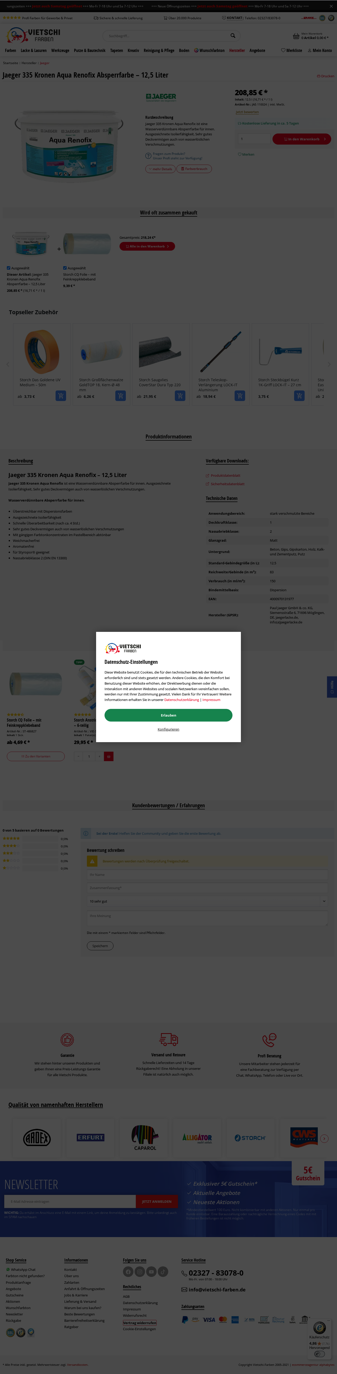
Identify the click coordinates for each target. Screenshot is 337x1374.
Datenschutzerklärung (181, 699)
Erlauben (168, 715)
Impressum (211, 699)
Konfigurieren (168, 729)
